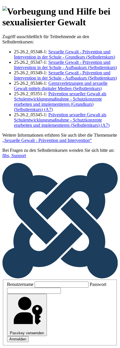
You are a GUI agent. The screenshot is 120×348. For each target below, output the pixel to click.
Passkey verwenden (27, 333)
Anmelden (17, 339)
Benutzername (20, 284)
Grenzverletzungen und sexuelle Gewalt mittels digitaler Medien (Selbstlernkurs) (60, 86)
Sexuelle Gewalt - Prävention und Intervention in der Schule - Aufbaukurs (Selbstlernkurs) (65, 65)
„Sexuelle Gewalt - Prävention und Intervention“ (47, 140)
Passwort (98, 284)
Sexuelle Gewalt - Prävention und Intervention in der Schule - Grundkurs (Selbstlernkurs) (64, 54)
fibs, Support (14, 155)
